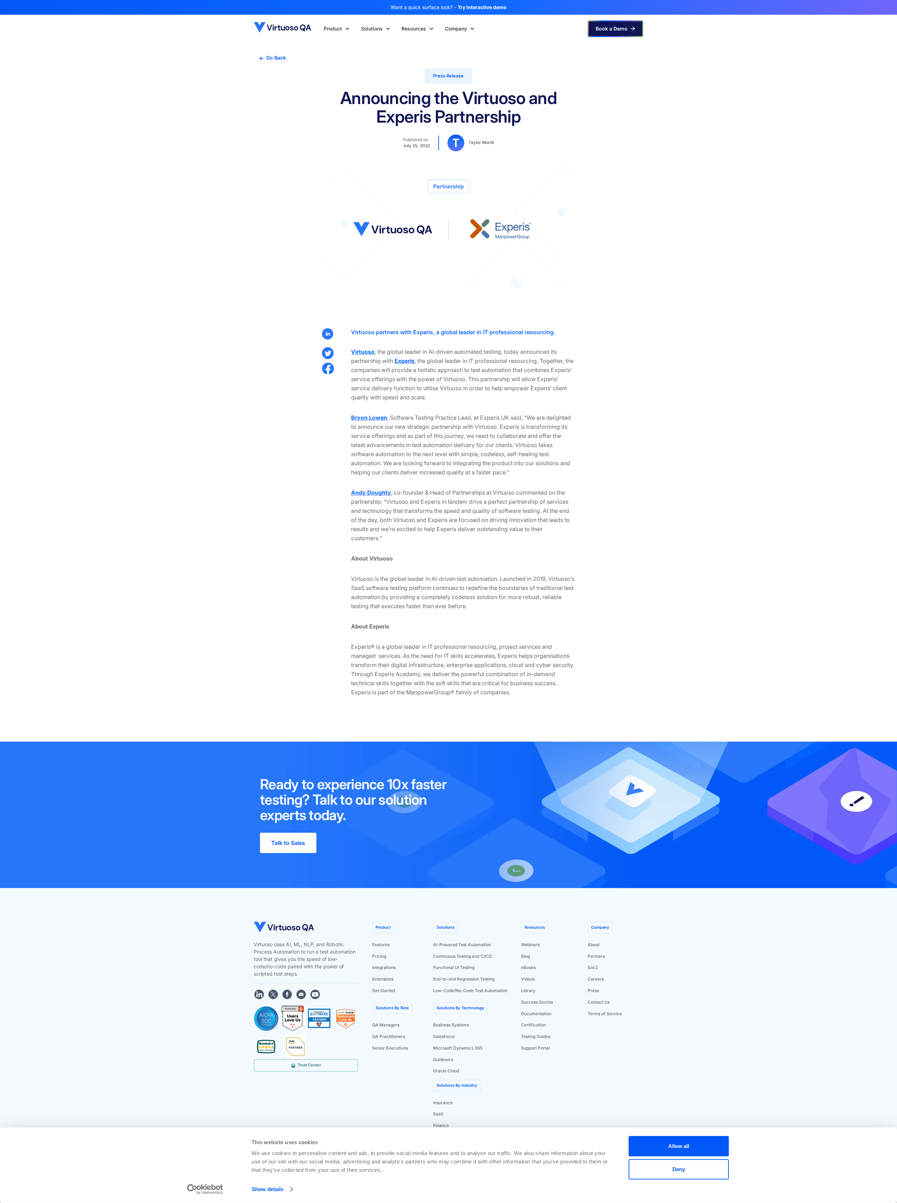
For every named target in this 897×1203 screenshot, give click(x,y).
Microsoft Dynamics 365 (457, 1048)
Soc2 (593, 967)
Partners (596, 956)
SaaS (438, 1113)
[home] (283, 28)
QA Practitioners (388, 1036)
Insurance (443, 1102)
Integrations (384, 967)
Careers (596, 979)
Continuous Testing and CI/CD (462, 956)
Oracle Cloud (446, 1070)
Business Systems (451, 1024)
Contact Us (599, 1002)
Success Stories (537, 1002)
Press (593, 990)
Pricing (379, 956)
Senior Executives (390, 1048)
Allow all (678, 1146)
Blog (525, 956)
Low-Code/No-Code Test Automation (470, 990)
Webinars (530, 944)
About (594, 944)
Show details (267, 1189)
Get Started (383, 990)
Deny (678, 1169)
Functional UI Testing (453, 967)
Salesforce (444, 1036)
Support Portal (535, 1048)
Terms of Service (605, 1013)
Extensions (382, 979)
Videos (528, 979)
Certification (533, 1024)
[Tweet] (328, 353)
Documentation (536, 1013)
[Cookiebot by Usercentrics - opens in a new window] (205, 1189)
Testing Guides (535, 1036)
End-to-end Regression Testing (463, 979)
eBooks (528, 967)
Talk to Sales (288, 842)
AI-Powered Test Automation (462, 944)
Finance (441, 1125)
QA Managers (385, 1024)
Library (528, 990)
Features (381, 944)
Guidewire (443, 1059)
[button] (336, 28)
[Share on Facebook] (328, 368)
